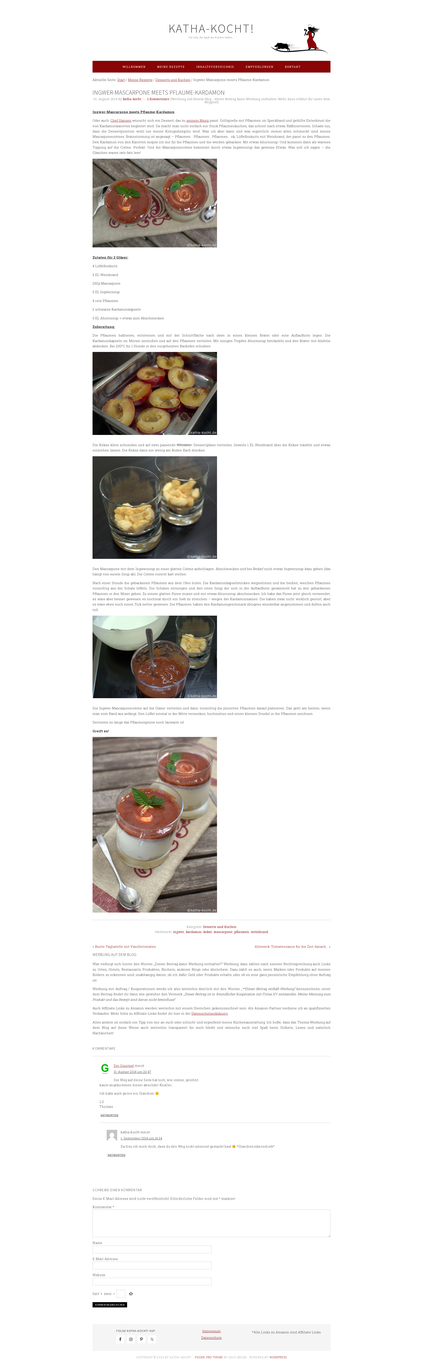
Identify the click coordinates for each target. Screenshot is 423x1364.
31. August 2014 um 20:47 (132, 1072)
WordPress (278, 1357)
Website (99, 1275)
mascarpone (223, 932)
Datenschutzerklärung (209, 1013)
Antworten (109, 1115)
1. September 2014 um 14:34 (141, 1138)
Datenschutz (211, 1337)
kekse (207, 932)
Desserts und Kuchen (219, 927)
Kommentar (103, 1207)
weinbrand (259, 932)
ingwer (178, 932)
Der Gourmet (124, 1066)
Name (97, 1243)
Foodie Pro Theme (209, 1357)
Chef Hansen (120, 120)
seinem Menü (197, 120)
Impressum (211, 1331)
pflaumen (241, 932)
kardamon (194, 932)
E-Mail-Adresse (105, 1259)
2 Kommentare (158, 99)
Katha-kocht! (211, 28)
